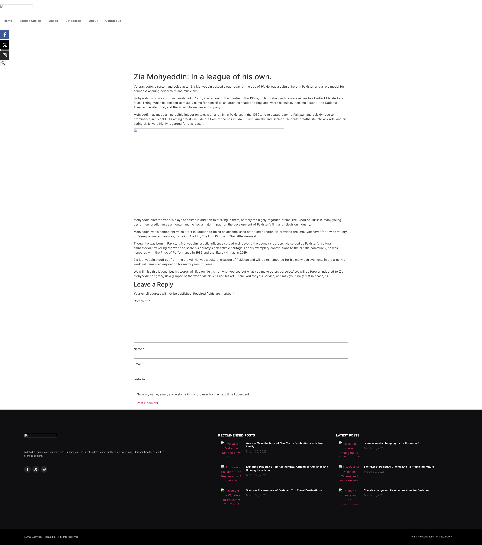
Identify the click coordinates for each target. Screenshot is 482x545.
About (93, 21)
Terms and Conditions (422, 536)
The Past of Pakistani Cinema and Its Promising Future (399, 466)
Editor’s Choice (30, 21)
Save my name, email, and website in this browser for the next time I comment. (193, 394)
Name (139, 348)
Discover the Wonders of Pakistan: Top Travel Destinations (284, 490)
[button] (3, 63)
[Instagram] (4, 55)
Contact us (113, 21)
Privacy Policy (444, 536)
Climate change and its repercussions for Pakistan (396, 490)
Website (139, 379)
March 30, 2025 (256, 451)
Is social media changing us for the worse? (391, 443)
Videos (53, 21)
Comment (142, 301)
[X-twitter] (4, 45)
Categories (74, 21)
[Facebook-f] (4, 34)
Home (8, 21)
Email (139, 363)
